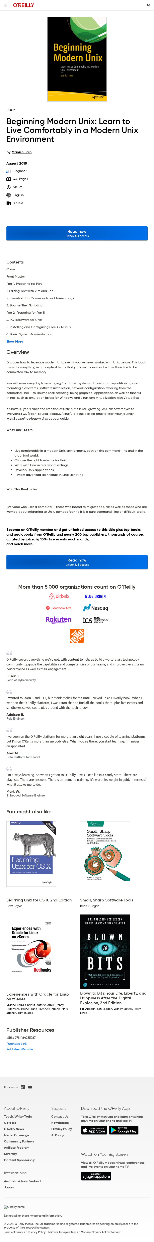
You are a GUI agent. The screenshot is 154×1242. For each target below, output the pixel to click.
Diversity (10, 1154)
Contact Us (59, 1116)
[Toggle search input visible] (149, 5)
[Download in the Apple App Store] (94, 1133)
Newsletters (60, 1123)
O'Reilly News (14, 1129)
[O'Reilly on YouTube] (30, 1087)
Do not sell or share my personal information (32, 1216)
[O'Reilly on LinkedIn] (23, 1087)
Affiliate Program (16, 1147)
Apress (18, 203)
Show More (14, 341)
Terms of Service (14, 1232)
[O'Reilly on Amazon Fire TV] (96, 1179)
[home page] (23, 5)
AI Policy (57, 1135)
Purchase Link (16, 1044)
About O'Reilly (16, 1108)
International (15, 1173)
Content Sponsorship (19, 1160)
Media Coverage (16, 1135)
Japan (9, 1187)
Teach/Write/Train (18, 1116)
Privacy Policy (61, 1129)
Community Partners (19, 1141)
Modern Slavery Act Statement (101, 1232)
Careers (10, 1123)
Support (58, 1108)
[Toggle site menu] (5, 5)
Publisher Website (19, 1049)
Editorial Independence (63, 1232)
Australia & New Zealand (22, 1181)
